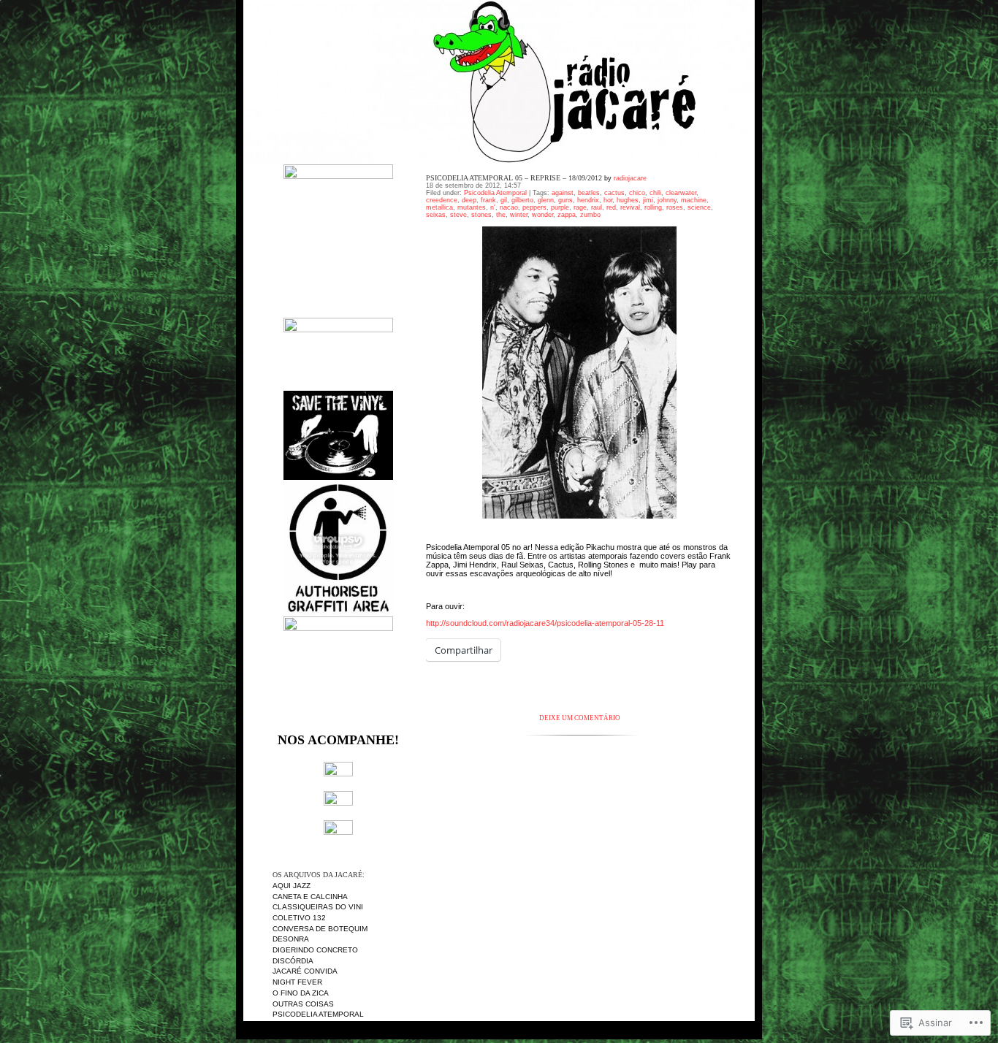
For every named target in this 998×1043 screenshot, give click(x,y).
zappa (566, 214)
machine (693, 200)
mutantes (471, 207)
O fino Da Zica (301, 993)
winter (518, 214)
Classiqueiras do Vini (318, 907)
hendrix (588, 200)
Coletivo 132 (299, 918)
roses (674, 207)
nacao (509, 207)
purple (560, 207)
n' (492, 207)
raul (596, 207)
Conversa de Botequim (320, 929)
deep (469, 200)
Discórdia (293, 961)
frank (488, 200)
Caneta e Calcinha (310, 897)
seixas (436, 214)
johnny (667, 200)
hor (607, 200)
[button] (579, 372)
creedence (441, 200)
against (563, 192)
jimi (648, 200)
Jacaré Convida (305, 971)
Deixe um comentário (579, 718)
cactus (614, 192)
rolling (653, 207)
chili (655, 192)
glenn (546, 200)
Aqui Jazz (292, 886)
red (611, 207)
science (699, 207)
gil (503, 200)
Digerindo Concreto (315, 950)
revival (630, 207)
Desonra (291, 939)
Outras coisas (303, 1004)
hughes (628, 200)
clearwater (681, 192)
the (501, 214)
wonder (542, 214)
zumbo (590, 214)
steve (458, 214)
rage (580, 207)
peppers (534, 207)
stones (481, 214)
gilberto (522, 200)
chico (637, 192)
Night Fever (297, 982)
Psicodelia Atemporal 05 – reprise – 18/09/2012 (514, 178)
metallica (439, 207)
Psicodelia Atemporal (318, 1014)
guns (565, 200)
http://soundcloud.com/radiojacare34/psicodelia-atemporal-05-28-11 (545, 623)
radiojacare (630, 178)
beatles (589, 192)
